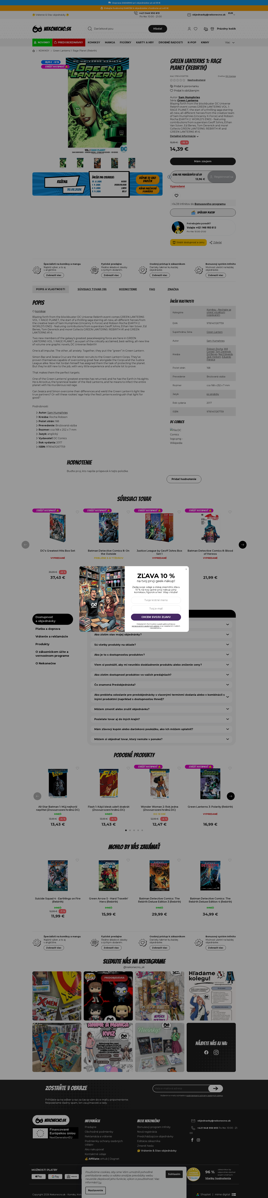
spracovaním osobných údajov (146, 626)
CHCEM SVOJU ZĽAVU (156, 617)
